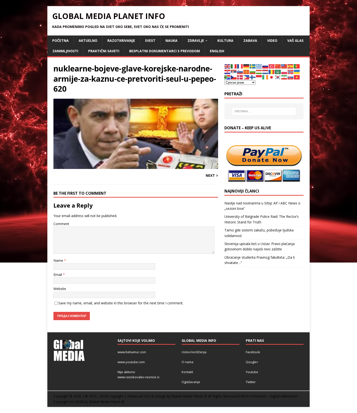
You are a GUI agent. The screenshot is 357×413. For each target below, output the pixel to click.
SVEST (150, 40)
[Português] (297, 66)
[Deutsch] (246, 66)
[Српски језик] (234, 71)
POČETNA (60, 40)
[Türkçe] (272, 66)
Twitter (251, 382)
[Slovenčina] (291, 77)
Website (59, 288)
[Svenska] (253, 66)
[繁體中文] (284, 66)
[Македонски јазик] (246, 71)
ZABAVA (250, 40)
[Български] (253, 71)
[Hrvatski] (227, 71)
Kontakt (187, 372)
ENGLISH (217, 51)
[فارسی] (284, 77)
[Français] (240, 66)
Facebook (253, 352)
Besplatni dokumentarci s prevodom (164, 51)
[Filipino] (246, 77)
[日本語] (272, 77)
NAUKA (171, 40)
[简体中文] (278, 66)
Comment (61, 223)
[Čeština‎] (234, 77)
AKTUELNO (88, 40)
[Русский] (265, 66)
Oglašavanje (191, 382)
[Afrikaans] (227, 77)
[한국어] (278, 77)
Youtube (252, 372)
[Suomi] (253, 77)
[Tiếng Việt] (297, 77)
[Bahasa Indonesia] (259, 77)
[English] (227, 66)
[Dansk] (240, 77)
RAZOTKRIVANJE (121, 40)
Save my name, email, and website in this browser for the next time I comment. (120, 303)
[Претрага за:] (264, 111)
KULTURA (225, 40)
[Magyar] (259, 71)
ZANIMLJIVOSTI (65, 51)
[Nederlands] (265, 71)
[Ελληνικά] (259, 66)
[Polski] (284, 71)
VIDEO (272, 40)
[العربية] (278, 71)
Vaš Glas (295, 40)
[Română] (272, 71)
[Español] (291, 66)
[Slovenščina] (240, 71)
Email (58, 274)
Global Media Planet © (106, 401)
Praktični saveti (103, 51)
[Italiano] (234, 66)
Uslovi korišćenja (194, 352)
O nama (187, 362)
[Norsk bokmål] (291, 71)
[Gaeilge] (265, 77)
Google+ (252, 362)
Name (58, 260)
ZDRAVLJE (195, 40)
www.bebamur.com (132, 352)
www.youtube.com (131, 362)
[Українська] (297, 71)
